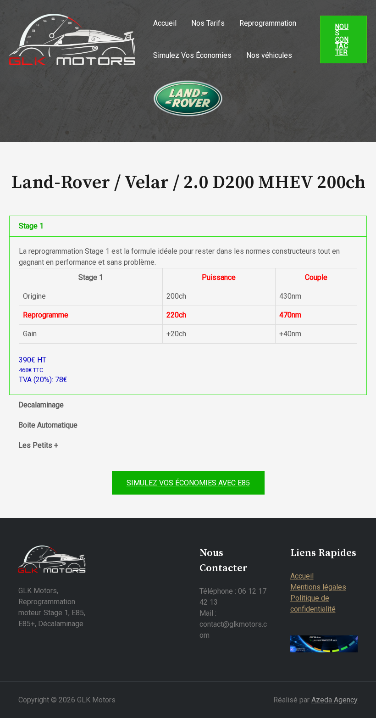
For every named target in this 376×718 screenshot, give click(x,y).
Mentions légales (318, 587)
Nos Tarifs (208, 23)
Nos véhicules (269, 55)
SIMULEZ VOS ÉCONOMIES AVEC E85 (188, 483)
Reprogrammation (267, 23)
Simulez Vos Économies (192, 55)
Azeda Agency (334, 700)
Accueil (165, 23)
